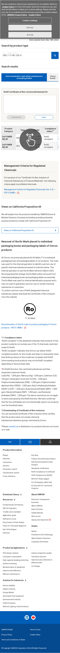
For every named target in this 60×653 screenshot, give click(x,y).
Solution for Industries (13, 580)
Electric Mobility (9, 586)
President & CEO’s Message (42, 535)
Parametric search (10, 469)
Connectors (7, 462)
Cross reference (9, 476)
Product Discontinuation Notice (43, 459)
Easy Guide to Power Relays (13, 522)
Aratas (34, 531)
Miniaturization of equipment (14, 567)
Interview (6, 533)
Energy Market (8, 592)
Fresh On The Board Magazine (14, 526)
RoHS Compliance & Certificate (43, 472)
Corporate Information (39, 542)
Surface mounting (10, 564)
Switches (6, 459)
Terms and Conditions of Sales (13, 640)
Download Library (11, 494)
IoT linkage (35, 566)
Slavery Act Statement (40, 520)
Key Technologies (9, 529)
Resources (8, 499)
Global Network (37, 513)
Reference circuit (9, 519)
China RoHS (53, 77)
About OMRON (36, 506)
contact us (13, 426)
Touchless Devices (38, 557)
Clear (44, 117)
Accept (30, 35)
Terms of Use (35, 630)
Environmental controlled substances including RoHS (24, 77)
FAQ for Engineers (10, 508)
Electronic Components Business (40, 500)
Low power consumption (12, 557)
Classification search (11, 473)
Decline (30, 28)
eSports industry (9, 589)
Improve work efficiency (12, 571)
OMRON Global (7, 630)
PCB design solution (10, 553)
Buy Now (34, 455)
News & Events (37, 509)
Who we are (35, 516)
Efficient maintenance (11, 574)
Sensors (6, 466)
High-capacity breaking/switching (15, 560)
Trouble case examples (12, 512)
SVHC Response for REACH (41, 475)
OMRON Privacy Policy (17, 15)
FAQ (9, 442)
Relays (5, 455)
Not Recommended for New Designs (42, 463)
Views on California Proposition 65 (19, 230)
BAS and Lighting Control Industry (16, 607)
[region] (30, 19)
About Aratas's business (40, 538)
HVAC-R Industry (9, 603)
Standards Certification (40, 468)
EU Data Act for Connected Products (41, 487)
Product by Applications (14, 548)
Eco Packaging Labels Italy (41, 482)
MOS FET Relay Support (40, 479)
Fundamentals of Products (13, 505)
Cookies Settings (29, 20)
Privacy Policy (6, 635)
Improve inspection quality (41, 553)
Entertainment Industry (12, 599)
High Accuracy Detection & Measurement (41, 561)
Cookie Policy (35, 635)
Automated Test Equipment (13, 596)
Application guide (9, 515)
